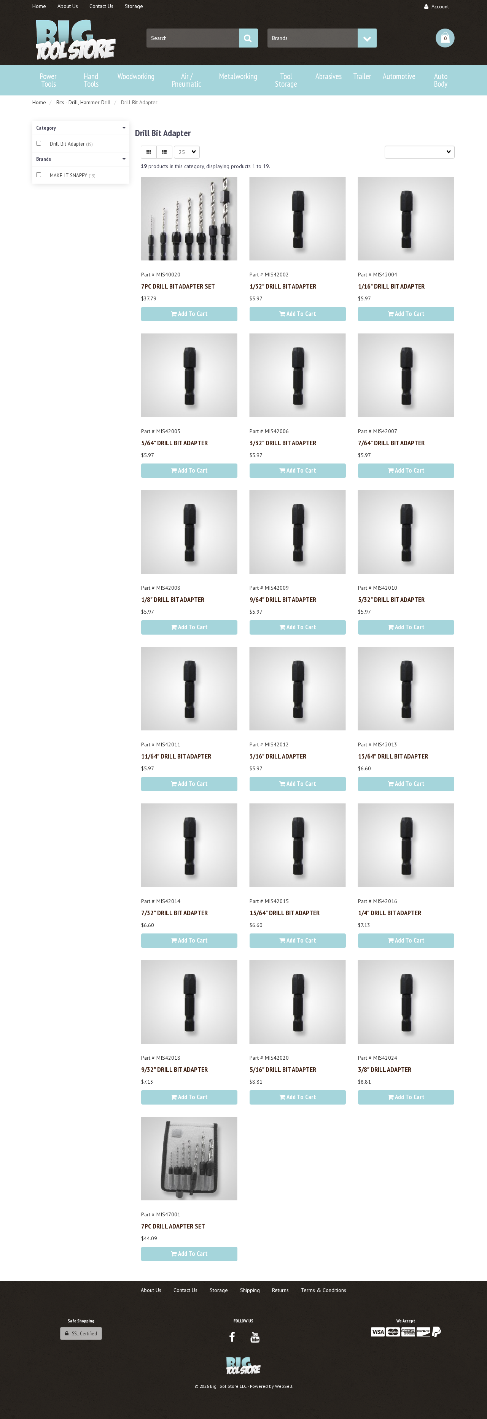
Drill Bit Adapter (68, 144)
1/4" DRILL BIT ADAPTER (389, 912)
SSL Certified (82, 1333)
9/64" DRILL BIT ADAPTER (283, 599)
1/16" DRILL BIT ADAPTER (391, 285)
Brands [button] (43, 159)
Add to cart (192, 314)
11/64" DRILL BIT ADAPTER (176, 755)
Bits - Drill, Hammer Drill (83, 102)
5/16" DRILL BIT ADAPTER (283, 1069)
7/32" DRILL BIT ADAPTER (174, 912)
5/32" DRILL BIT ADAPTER (391, 599)
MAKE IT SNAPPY (69, 175)
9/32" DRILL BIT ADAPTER (174, 1069)
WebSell (284, 1386)
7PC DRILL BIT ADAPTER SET (178, 285)
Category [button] (46, 127)
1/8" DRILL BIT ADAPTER (172, 599)
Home (39, 102)
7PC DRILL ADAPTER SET (173, 1225)
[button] (445, 38)
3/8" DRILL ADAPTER (384, 1069)
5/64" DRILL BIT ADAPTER (174, 442)
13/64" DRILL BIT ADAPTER (393, 755)
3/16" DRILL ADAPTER (278, 755)
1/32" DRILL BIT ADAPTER (283, 285)
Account (438, 6)
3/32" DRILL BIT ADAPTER (283, 442)
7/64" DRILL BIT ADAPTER (391, 442)
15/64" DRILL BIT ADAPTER (285, 912)
